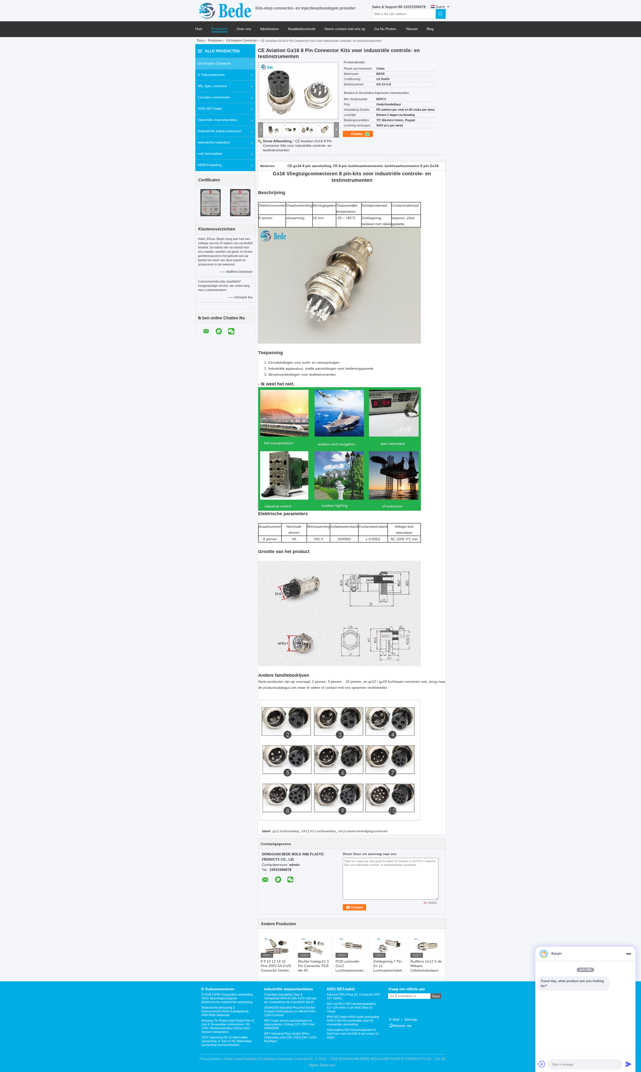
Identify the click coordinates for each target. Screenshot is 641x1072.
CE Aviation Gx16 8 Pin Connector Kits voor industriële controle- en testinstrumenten (297, 145)
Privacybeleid (210, 1059)
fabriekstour (269, 29)
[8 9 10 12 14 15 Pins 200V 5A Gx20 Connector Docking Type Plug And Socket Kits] (276, 946)
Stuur (436, 996)
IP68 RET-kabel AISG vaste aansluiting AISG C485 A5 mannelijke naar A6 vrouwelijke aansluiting (353, 1020)
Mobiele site (402, 1026)
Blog (430, 29)
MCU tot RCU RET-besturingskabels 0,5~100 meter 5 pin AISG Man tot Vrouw (351, 1007)
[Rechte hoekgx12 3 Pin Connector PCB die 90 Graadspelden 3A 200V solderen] (314, 946)
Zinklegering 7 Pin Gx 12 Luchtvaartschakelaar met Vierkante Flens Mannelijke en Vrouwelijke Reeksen (390, 966)
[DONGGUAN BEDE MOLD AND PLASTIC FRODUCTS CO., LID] (225, 10)
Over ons (244, 29)
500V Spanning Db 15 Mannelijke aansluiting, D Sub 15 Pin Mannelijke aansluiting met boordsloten (227, 1041)
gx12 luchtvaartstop (285, 831)
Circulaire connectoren (214, 97)
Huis (198, 29)
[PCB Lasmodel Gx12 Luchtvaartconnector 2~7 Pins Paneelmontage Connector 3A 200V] (351, 946)
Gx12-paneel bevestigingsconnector (363, 831)
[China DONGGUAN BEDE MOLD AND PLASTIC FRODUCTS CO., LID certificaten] (210, 202)
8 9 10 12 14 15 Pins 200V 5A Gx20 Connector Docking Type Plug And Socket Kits (276, 966)
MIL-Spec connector (212, 86)
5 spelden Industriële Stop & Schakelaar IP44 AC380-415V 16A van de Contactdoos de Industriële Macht (290, 998)
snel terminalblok (210, 154)
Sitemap (410, 1019)
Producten (219, 29)
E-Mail (394, 1019)
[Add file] (541, 1063)
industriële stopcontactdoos (218, 120)
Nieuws (412, 29)
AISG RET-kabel (210, 108)
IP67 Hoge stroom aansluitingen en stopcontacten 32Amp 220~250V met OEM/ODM (289, 1024)
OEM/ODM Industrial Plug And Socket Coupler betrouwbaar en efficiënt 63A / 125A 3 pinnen (290, 1011)
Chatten (357, 134)
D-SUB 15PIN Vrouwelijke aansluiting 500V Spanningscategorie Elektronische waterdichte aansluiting (227, 998)
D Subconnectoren (211, 75)
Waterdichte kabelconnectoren (220, 131)
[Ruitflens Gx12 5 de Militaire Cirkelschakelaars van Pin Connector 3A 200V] (426, 946)
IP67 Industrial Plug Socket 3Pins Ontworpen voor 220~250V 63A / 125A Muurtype (290, 1037)
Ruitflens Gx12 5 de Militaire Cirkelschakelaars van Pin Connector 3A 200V (426, 966)
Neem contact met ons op (345, 29)
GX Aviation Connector (241, 40)
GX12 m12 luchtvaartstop (318, 831)
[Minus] (628, 954)
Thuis (200, 40)
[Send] (628, 1063)
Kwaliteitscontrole (301, 29)
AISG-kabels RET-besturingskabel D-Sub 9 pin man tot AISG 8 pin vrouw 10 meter (353, 1033)
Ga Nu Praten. (385, 29)
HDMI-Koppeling (209, 165)
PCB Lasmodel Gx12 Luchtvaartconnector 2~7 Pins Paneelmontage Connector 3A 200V (352, 966)
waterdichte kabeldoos (214, 142)
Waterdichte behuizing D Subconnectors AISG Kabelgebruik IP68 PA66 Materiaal (225, 1011)
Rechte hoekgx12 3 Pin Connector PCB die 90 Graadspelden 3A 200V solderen (313, 966)
